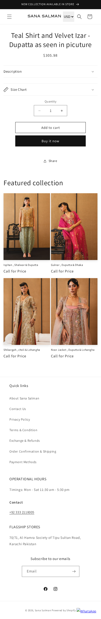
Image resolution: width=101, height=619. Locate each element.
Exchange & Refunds (24, 440)
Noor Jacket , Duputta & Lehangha (72, 349)
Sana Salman (43, 610)
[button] (9, 17)
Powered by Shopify (64, 610)
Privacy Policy (19, 419)
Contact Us (17, 409)
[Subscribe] (74, 571)
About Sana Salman (24, 398)
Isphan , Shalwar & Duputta (21, 265)
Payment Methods (23, 462)
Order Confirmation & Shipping (32, 451)
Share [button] (53, 161)
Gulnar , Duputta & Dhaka (67, 265)
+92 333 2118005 (21, 512)
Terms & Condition (23, 430)
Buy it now (50, 141)
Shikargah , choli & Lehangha (22, 349)
